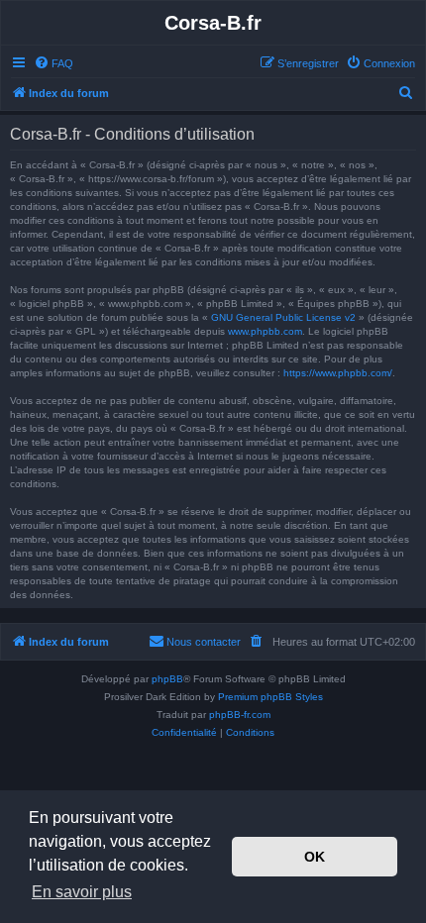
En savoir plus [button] (82, 891)
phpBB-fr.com (239, 714)
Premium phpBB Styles (270, 696)
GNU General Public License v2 (283, 317)
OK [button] (314, 857)
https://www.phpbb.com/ (337, 372)
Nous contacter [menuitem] (203, 642)
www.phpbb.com (265, 331)
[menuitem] (53, 63)
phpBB (167, 678)
